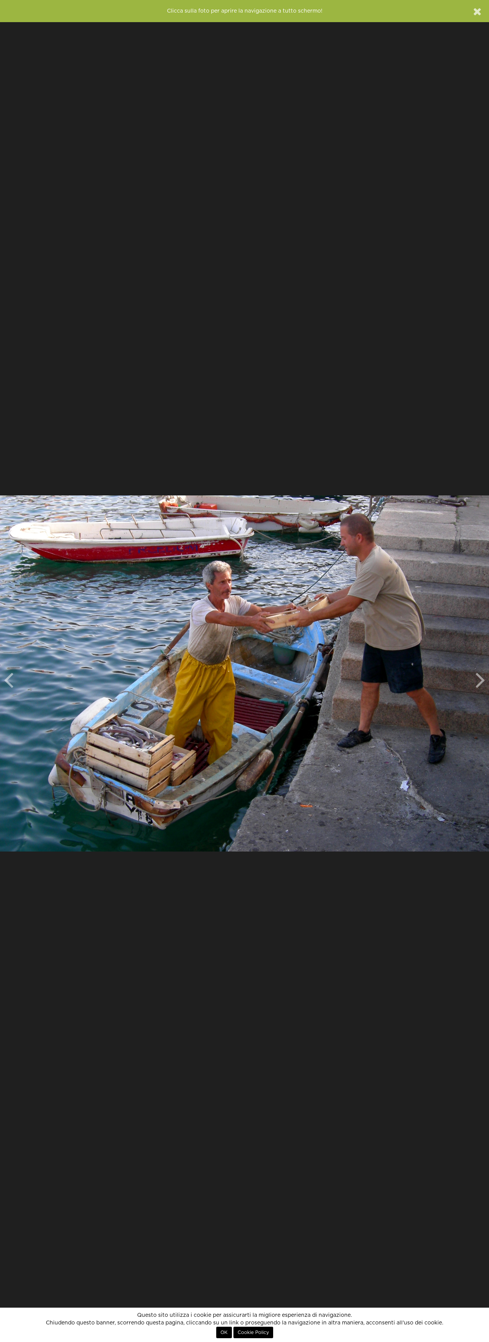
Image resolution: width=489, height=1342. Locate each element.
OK (224, 1332)
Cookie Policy (253, 1332)
